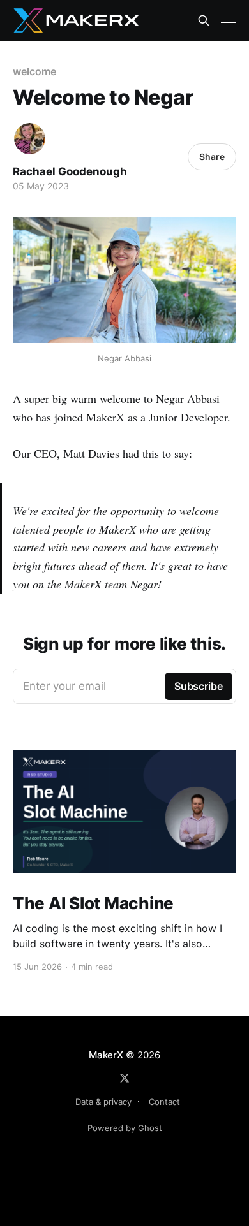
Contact (164, 1102)
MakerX (106, 1055)
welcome (34, 71)
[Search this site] (203, 20)
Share (212, 156)
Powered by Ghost (124, 1128)
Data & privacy (103, 1102)
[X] (124, 1078)
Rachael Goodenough (70, 171)
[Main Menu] (228, 20)
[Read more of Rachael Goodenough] (30, 139)
